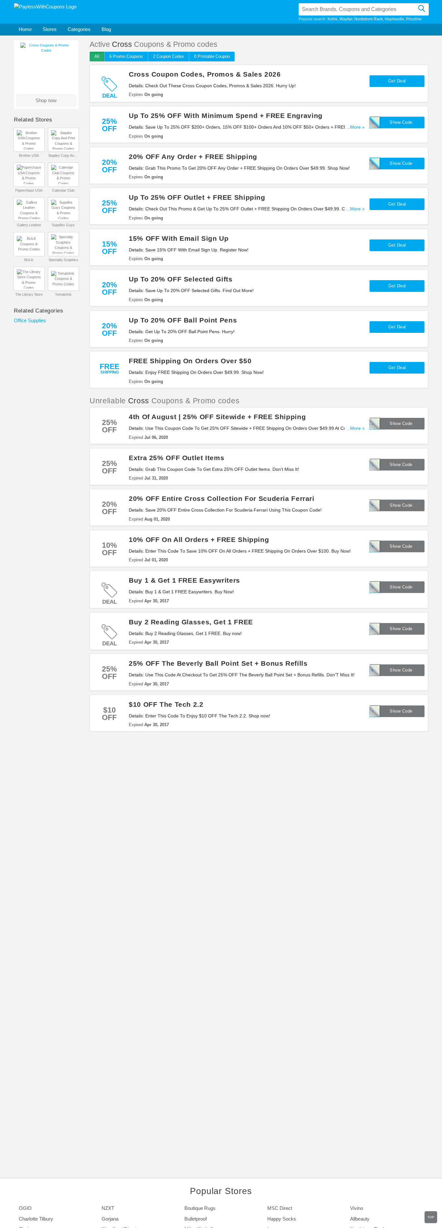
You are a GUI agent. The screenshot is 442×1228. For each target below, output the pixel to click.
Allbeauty (360, 1219)
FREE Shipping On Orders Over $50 (190, 361)
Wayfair (345, 19)
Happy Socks (281, 1219)
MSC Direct (279, 1208)
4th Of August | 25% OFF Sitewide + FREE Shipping (217, 416)
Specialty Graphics (63, 260)
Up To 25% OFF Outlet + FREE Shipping (197, 197)
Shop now (46, 100)
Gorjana (110, 1219)
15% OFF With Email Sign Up (178, 238)
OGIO (25, 1208)
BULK (28, 260)
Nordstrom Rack (368, 19)
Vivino (356, 1208)
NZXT (108, 1208)
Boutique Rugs (199, 1208)
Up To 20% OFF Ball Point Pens (183, 320)
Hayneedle (394, 19)
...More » (355, 127)
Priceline (414, 19)
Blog (106, 29)
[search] (421, 9)
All (96, 56)
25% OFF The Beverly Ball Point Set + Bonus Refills (218, 663)
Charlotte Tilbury (36, 1219)
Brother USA (29, 155)
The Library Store (29, 294)
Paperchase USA (28, 190)
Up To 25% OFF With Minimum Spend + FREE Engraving (226, 115)
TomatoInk (63, 294)
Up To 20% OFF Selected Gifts (181, 279)
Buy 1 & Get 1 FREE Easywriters (184, 580)
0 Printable (212, 56)
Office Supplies (30, 320)
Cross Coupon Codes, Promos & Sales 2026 (205, 74)
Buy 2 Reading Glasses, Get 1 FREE (191, 622)
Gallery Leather (29, 225)
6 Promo (126, 56)
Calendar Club (63, 190)
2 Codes (168, 56)
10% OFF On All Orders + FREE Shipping (199, 539)
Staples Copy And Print (63, 155)
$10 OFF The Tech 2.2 (166, 704)
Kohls (332, 19)
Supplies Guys (63, 225)
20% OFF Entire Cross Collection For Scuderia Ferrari (222, 498)
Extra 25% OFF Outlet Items (176, 457)
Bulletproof (195, 1219)
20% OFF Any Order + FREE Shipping (193, 156)
